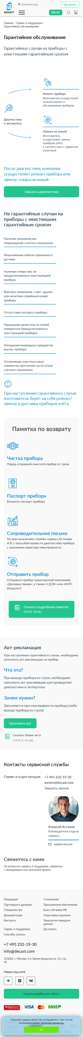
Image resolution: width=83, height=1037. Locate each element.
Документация (13, 915)
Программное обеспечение (60, 904)
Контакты (10, 920)
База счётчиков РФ (55, 909)
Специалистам (13, 909)
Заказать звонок (56, 788)
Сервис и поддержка (17, 929)
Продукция (11, 899)
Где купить (50, 929)
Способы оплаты (14, 934)
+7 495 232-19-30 (57, 777)
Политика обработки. (52, 1022)
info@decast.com (19, 951)
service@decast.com (59, 783)
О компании (51, 899)
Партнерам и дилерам (18, 904)
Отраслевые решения (56, 915)
